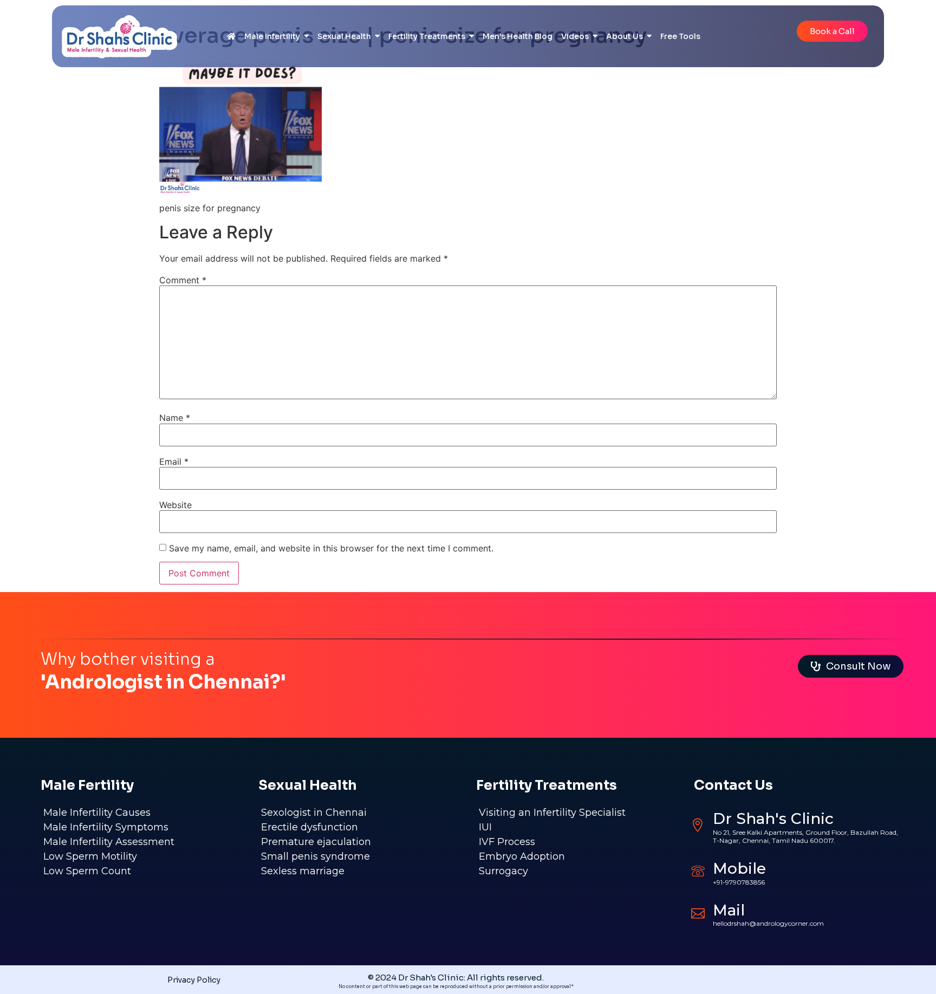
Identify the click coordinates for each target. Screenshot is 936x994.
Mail (729, 910)
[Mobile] (698, 871)
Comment (182, 280)
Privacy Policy (193, 980)
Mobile (739, 868)
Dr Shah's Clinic (773, 818)
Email (173, 461)
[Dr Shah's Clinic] (698, 825)
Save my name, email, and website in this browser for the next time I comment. (331, 548)
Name (174, 417)
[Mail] (698, 912)
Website (175, 505)
